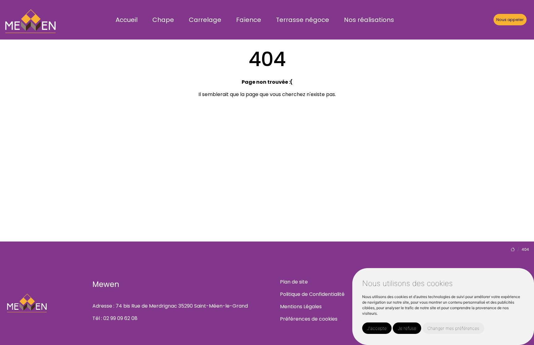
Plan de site (294, 281)
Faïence (248, 19)
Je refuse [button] (407, 328)
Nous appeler (510, 19)
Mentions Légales (301, 306)
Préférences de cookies (308, 318)
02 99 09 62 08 (120, 318)
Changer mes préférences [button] (453, 328)
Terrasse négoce (302, 19)
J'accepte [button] (377, 328)
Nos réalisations (369, 19)
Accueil (127, 19)
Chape (163, 19)
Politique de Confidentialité (312, 294)
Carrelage (205, 19)
